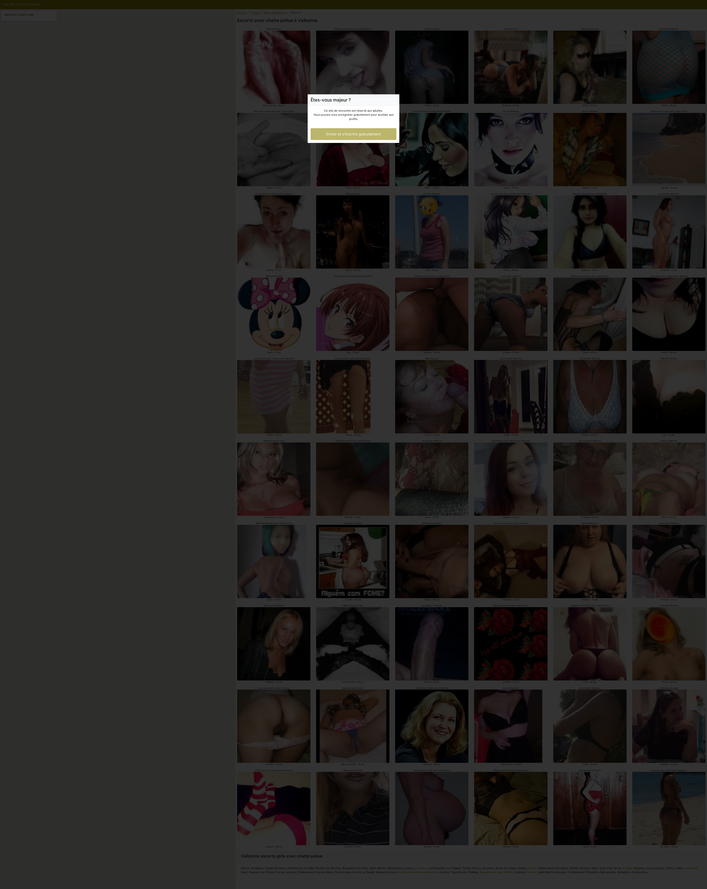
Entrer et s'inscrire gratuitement (353, 134)
